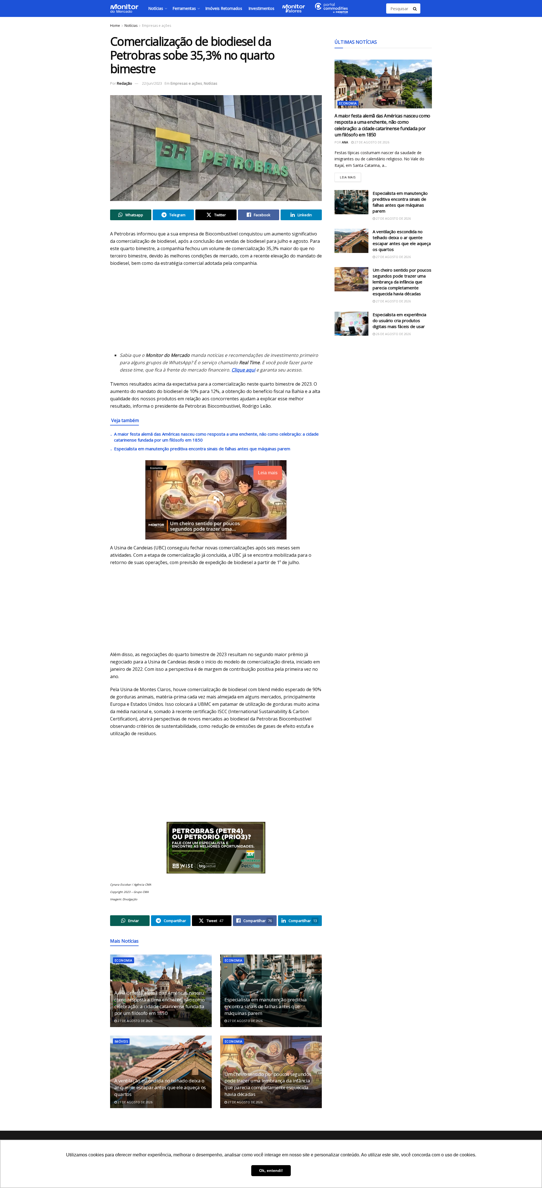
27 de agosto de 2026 (134, 1021)
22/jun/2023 (152, 83)
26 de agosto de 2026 (393, 334)
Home (115, 25)
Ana (345, 142)
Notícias (155, 8)
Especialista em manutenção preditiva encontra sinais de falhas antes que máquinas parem (202, 448)
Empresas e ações (156, 25)
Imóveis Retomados (223, 8)
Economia (123, 960)
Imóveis (121, 1041)
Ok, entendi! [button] (271, 1170)
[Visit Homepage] (124, 8)
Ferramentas (184, 8)
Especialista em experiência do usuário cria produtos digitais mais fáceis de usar (399, 320)
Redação (124, 83)
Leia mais (350, 176)
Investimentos (261, 8)
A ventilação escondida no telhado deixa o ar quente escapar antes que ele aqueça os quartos (160, 1087)
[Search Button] (415, 8)
